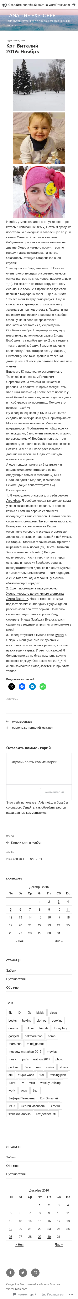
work (12, 1090)
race (28, 1067)
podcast (14, 1067)
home (52, 1036)
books (13, 1020)
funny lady (61, 1028)
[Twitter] (23, 1273)
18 (68, 917)
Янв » (59, 941)
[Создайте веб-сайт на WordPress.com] (39, 4)
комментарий (54, 792)
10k (28, 1012)
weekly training (50, 1082)
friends (43, 1028)
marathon (15, 1043)
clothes (41, 1020)
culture (17, 727)
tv (22, 1082)
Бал (35, 1090)
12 (10, 917)
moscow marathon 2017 (25, 1051)
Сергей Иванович (33, 1106)
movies (52, 1051)
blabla (40, 1012)
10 (19, 1012)
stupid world (26, 1074)
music (13, 1059)
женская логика (20, 1113)
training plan (58, 1074)
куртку (59, 634)
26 (10, 933)
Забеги (11, 970)
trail (42, 1074)
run (50, 727)
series (50, 1067)
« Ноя (19, 941)
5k (10, 1012)
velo (32, 1082)
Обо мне (12, 987)
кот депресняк (46, 1113)
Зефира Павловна (22, 1098)
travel (12, 1082)
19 (10, 925)
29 (39, 933)
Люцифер (13, 500)
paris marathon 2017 (36, 1059)
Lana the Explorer (31, 15)
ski (10, 1074)
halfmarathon (33, 1036)
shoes (64, 1067)
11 (68, 909)
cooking (57, 1020)
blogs (53, 1012)
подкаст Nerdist (17, 603)
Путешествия (16, 979)
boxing (26, 1020)
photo (59, 1059)
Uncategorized (22, 721)
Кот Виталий (32, 727)
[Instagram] (35, 1273)
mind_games (36, 1043)
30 (49, 933)
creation (14, 1028)
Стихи (55, 1106)
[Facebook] (10, 1273)
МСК (44, 727)
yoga (24, 1090)
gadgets (14, 1036)
